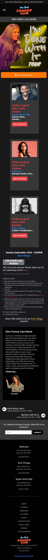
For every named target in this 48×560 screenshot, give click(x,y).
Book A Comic (24, 525)
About (24, 504)
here (25, 270)
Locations (24, 514)
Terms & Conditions (24, 548)
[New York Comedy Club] (24, 10)
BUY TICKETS (20, 124)
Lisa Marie (14, 394)
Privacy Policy (24, 551)
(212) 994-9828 (23, 473)
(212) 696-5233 (36, 2)
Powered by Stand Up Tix (24, 556)
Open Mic (24, 528)
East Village (37, 318)
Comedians (24, 511)
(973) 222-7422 (24, 489)
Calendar (24, 507)
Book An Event (24, 521)
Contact (24, 518)
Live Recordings (24, 532)
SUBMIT (37, 432)
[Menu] (4, 10)
